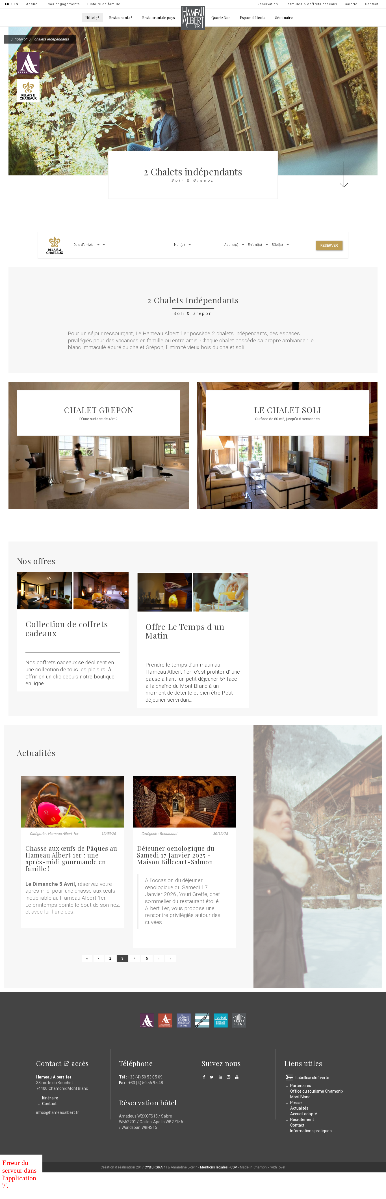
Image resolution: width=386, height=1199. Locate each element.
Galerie (351, 4)
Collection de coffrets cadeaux (66, 628)
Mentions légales (214, 1167)
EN (16, 4)
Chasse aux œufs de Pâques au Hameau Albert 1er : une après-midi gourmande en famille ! (71, 858)
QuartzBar (220, 17)
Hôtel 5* (92, 17)
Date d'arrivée (83, 245)
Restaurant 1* (121, 17)
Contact (371, 4)
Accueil (33, 4)
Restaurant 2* (165, 1020)
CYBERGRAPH (156, 1167)
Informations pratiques (311, 1131)
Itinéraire (50, 1098)
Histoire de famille (103, 4)
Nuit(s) (179, 245)
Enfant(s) (255, 245)
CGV (233, 1167)
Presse (296, 1102)
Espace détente (253, 17)
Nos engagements (63, 4)
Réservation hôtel (148, 1102)
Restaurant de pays (158, 17)
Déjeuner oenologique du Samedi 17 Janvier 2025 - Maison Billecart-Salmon (175, 855)
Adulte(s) (231, 245)
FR (7, 4)
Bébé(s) (277, 245)
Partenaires (300, 1085)
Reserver (329, 245)
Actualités (299, 1108)
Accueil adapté (303, 1114)
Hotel (147, 1020)
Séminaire (284, 17)
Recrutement (302, 1119)
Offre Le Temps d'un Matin (185, 631)
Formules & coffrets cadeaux (311, 4)
